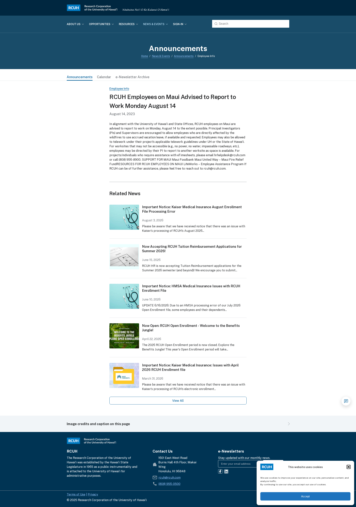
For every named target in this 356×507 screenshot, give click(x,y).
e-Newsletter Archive (132, 77)
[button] (348, 467)
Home (144, 56)
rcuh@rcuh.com (170, 477)
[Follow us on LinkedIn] (226, 472)
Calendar (104, 77)
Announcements (184, 56)
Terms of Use (76, 494)
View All (178, 400)
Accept (305, 496)
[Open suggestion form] (346, 401)
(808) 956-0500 (169, 484)
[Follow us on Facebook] (220, 472)
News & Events (161, 56)
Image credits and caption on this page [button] (98, 424)
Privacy (93, 494)
